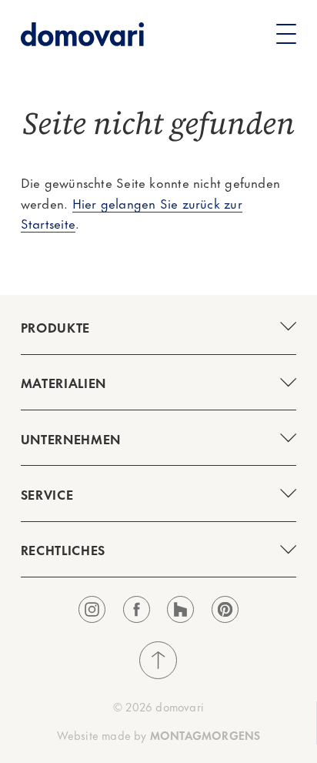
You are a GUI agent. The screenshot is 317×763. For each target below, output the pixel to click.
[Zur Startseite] (82, 34)
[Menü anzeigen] (286, 34)
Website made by (159, 735)
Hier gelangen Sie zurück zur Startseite (131, 212)
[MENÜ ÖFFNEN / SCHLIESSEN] (158, 326)
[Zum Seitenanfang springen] (158, 660)
